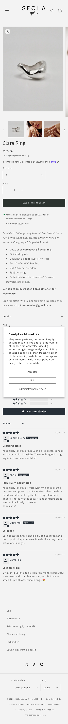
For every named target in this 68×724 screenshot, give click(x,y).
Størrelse (7, 168)
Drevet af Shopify (35, 699)
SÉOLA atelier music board (21, 649)
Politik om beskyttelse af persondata (28, 704)
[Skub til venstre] (3, 130)
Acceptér (32, 372)
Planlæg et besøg (16, 634)
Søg (9, 610)
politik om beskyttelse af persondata (32, 361)
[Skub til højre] (64, 130)
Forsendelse (13, 618)
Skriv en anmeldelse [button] (34, 411)
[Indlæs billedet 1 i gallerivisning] (16, 129)
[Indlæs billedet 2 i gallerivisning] (34, 129)
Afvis (32, 380)
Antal (5, 183)
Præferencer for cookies (35, 715)
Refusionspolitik (53, 699)
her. (27, 281)
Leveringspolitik (25, 709)
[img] (11, 433)
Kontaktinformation (45, 709)
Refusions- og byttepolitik (21, 626)
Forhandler (13, 641)
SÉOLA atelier (21, 699)
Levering (6, 155)
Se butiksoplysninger (17, 223)
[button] (7, 10)
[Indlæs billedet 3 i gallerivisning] (52, 129)
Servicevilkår (54, 704)
